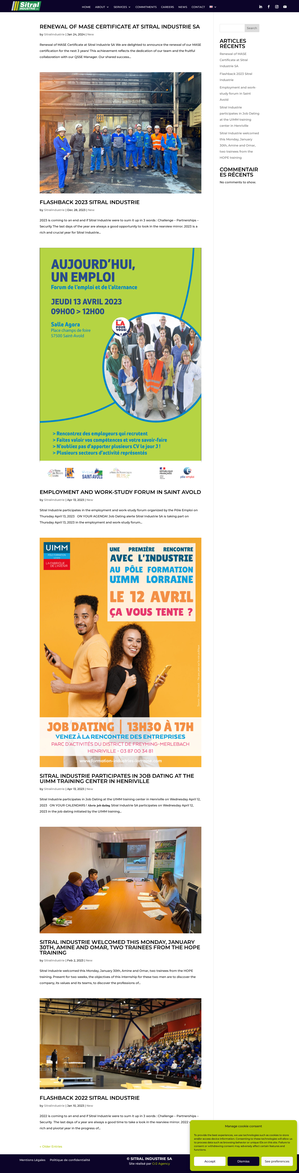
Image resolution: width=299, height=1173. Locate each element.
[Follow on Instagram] (277, 6)
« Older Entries (51, 1146)
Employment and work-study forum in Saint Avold (120, 492)
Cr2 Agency (161, 1163)
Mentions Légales (32, 1160)
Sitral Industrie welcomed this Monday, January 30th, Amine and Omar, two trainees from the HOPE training (120, 947)
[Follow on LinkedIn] (260, 6)
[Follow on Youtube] (285, 6)
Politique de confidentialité (70, 1160)
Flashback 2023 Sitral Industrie (90, 202)
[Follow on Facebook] (268, 6)
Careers (167, 7)
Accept (209, 1161)
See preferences (277, 1161)
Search (252, 28)
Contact (198, 7)
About (100, 7)
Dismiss (243, 1161)
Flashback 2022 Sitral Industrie (90, 1098)
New (90, 34)
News (182, 7)
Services (120, 7)
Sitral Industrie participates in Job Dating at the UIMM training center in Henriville (117, 778)
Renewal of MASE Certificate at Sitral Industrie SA (120, 26)
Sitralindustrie (54, 34)
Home (86, 7)
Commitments (146, 7)
